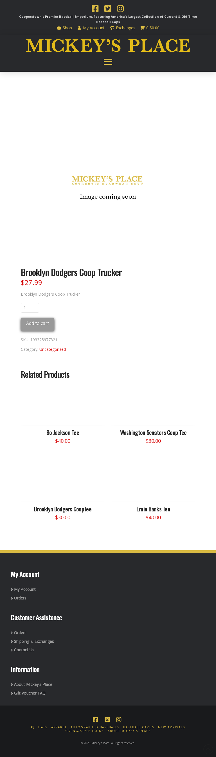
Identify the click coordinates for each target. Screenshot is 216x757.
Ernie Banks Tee (153, 508)
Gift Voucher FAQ (30, 693)
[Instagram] (120, 9)
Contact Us (24, 649)
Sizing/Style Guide (84, 731)
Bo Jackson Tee (62, 432)
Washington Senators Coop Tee (153, 432)
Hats (43, 727)
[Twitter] (107, 9)
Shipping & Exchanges (34, 641)
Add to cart (37, 323)
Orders (20, 598)
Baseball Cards (138, 727)
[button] (108, 62)
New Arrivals (171, 727)
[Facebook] (95, 9)
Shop (67, 27)
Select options (64, 415)
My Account (93, 27)
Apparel (59, 727)
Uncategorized (52, 349)
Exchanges (125, 27)
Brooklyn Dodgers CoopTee (62, 508)
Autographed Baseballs (95, 727)
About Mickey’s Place (33, 684)
